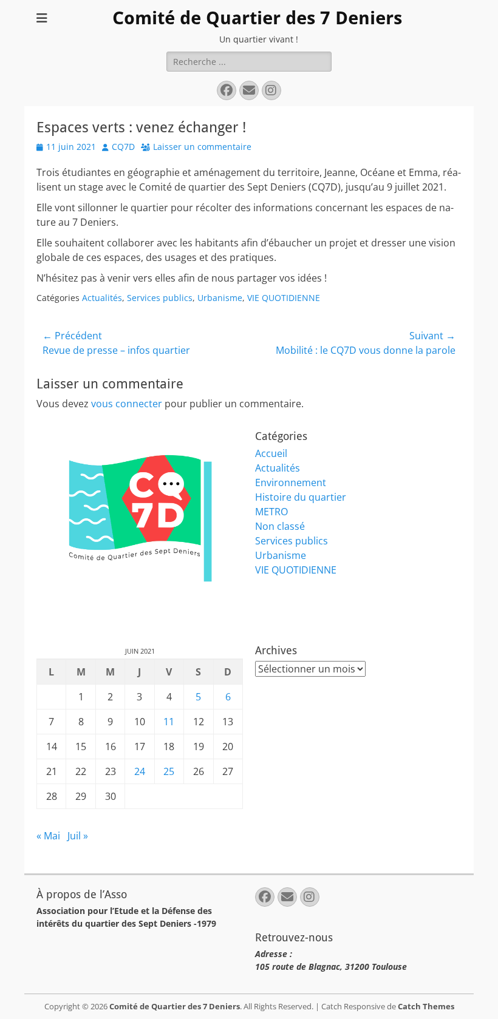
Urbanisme (219, 297)
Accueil (271, 453)
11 (168, 721)
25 (168, 771)
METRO (271, 511)
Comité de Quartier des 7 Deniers (257, 18)
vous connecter (126, 403)
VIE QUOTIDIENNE (283, 297)
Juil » (77, 835)
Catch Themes (426, 1006)
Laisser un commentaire (202, 146)
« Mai (48, 835)
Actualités (102, 297)
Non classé (280, 526)
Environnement (290, 482)
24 (139, 771)
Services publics (160, 297)
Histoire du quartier (300, 497)
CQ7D (123, 146)
